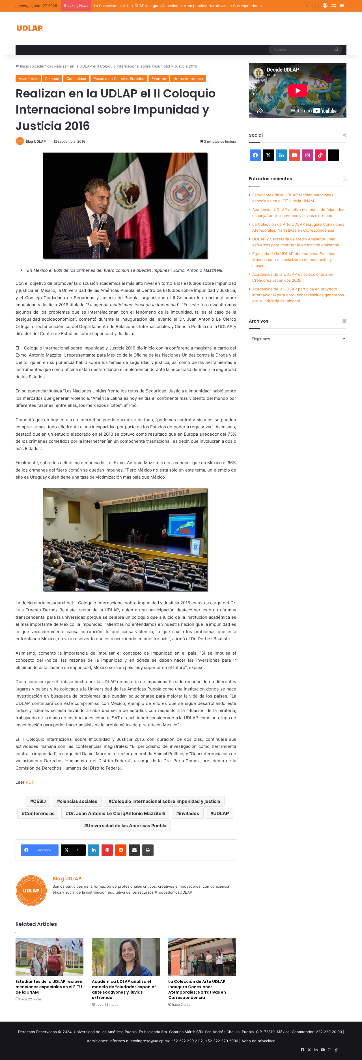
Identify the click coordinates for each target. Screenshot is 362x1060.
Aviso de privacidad (258, 1041)
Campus (52, 78)
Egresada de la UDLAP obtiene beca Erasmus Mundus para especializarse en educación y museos (293, 259)
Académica (41, 66)
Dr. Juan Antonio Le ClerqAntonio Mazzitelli (117, 813)
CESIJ (39, 801)
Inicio (24, 66)
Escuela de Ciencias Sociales (119, 78)
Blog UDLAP (36, 141)
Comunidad (76, 78)
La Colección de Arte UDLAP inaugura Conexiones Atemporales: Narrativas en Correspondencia (178, 5)
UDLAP (221, 813)
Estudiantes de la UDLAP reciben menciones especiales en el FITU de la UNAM (49, 987)
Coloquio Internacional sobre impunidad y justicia (165, 801)
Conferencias (40, 813)
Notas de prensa (188, 78)
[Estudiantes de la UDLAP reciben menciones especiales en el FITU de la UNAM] (49, 957)
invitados (189, 813)
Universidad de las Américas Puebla (126, 825)
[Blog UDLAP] (30, 28)
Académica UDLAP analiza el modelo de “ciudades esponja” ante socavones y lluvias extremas (124, 989)
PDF (30, 782)
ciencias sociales (78, 801)
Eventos (159, 78)
